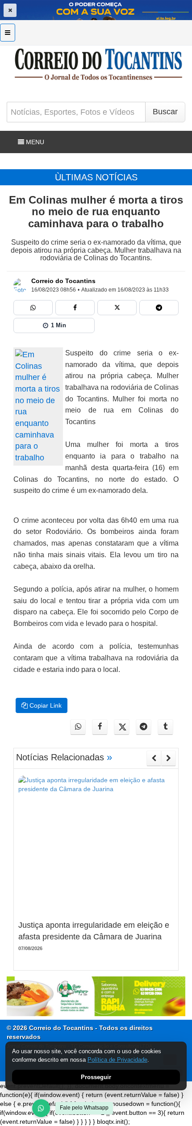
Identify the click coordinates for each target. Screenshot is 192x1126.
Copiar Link (45, 705)
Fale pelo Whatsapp (84, 1108)
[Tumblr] (165, 727)
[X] (117, 307)
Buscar (165, 111)
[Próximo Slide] (168, 758)
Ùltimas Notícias (96, 177)
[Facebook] (75, 307)
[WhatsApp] (41, 1108)
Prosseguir (96, 1077)
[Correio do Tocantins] (20, 285)
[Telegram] (159, 307)
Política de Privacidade (117, 1059)
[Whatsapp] (33, 307)
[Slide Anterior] (153, 758)
